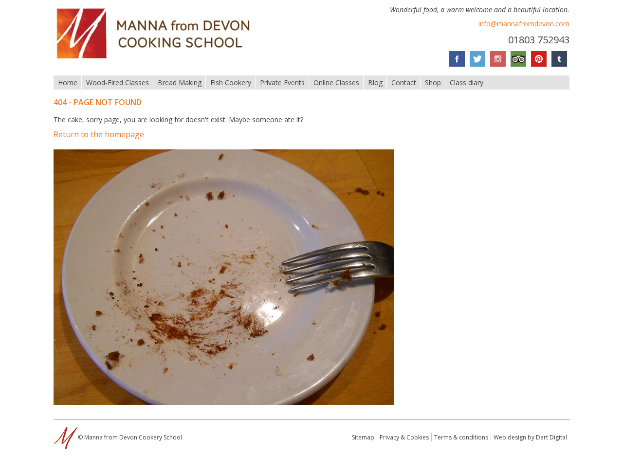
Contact (403, 82)
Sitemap (363, 437)
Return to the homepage (99, 134)
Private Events (282, 82)
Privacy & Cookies (404, 437)
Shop (433, 82)
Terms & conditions (461, 437)
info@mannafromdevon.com (523, 23)
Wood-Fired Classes (117, 82)
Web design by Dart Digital (530, 437)
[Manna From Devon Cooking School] (156, 60)
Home (67, 82)
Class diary (466, 82)
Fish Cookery (230, 82)
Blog (375, 82)
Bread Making (180, 82)
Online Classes (336, 82)
